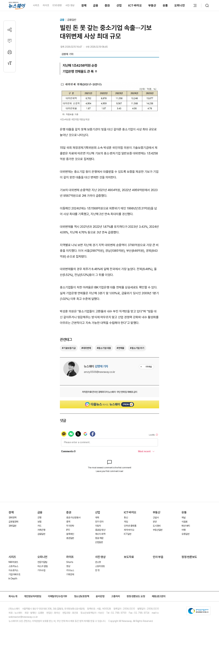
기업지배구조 (14, 574)
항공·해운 (99, 538)
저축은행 (41, 529)
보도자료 (129, 557)
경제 (84, 5)
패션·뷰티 (186, 525)
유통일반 (185, 534)
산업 (119, 5)
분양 (155, 521)
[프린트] (10, 52)
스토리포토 (100, 566)
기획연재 (70, 574)
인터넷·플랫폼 (130, 525)
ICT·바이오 (135, 5)
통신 (126, 517)
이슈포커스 (13, 570)
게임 (126, 521)
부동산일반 (158, 529)
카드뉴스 (70, 570)
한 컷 (97, 570)
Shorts (69, 562)
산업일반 (99, 542)
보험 (39, 521)
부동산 (152, 5)
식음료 (184, 521)
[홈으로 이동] (17, 5)
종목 (68, 521)
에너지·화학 (100, 534)
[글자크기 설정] (10, 63)
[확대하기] (109, 84)
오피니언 (179, 5)
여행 (183, 529)
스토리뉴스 (13, 566)
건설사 (156, 517)
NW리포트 (13, 562)
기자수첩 (41, 570)
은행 (39, 517)
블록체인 (70, 534)
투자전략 (70, 525)
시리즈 (36, 5)
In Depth (13, 578)
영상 (68, 566)
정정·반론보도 (189, 557)
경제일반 (12, 525)
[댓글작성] (10, 41)
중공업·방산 (100, 529)
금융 (95, 5)
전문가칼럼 (42, 562)
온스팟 (98, 562)
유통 (165, 5)
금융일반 (71, 19)
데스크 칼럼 (42, 566)
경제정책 (12, 517)
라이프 (46, 5)
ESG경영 (57, 5)
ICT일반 (127, 534)
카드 (39, 525)
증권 (107, 5)
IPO (68, 529)
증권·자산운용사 (73, 517)
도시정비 (156, 525)
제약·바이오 (129, 529)
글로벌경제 (13, 521)
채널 (183, 517)
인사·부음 (158, 557)
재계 (97, 517)
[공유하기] (10, 30)
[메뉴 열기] (195, 5)
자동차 (98, 525)
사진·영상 (69, 5)
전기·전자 (99, 521)
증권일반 (70, 538)
